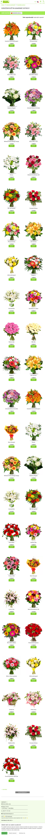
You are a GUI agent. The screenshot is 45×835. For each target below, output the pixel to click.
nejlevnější (36, 17)
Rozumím (4, 833)
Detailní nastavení (12, 833)
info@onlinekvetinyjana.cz (7, 813)
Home (2, 5)
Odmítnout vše (22, 833)
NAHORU (4, 789)
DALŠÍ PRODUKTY (22, 792)
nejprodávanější (29, 17)
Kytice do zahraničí (10, 5)
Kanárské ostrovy (21, 5)
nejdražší (41, 17)
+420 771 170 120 (6, 810)
